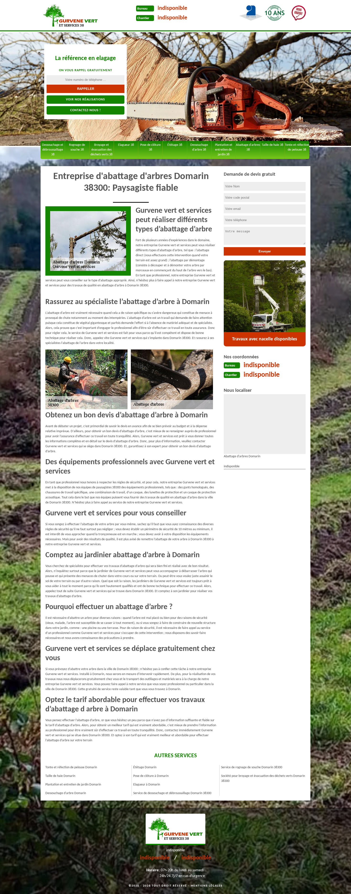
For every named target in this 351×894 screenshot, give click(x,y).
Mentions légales (207, 885)
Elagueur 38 (126, 145)
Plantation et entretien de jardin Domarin (73, 784)
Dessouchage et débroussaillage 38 (52, 149)
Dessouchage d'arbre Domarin (65, 793)
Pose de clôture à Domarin (151, 776)
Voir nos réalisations (85, 99)
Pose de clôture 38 (150, 147)
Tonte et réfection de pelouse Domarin (71, 767)
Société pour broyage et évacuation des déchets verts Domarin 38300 (263, 778)
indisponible (172, 8)
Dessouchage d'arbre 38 (199, 147)
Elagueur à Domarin (146, 784)
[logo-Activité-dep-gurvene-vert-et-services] (70, 15)
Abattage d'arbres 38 (248, 147)
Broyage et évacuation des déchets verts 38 (101, 149)
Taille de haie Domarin (60, 776)
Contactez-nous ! (85, 110)
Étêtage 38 (174, 145)
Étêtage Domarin (144, 767)
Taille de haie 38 (272, 145)
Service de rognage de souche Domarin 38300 (251, 767)
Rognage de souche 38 (77, 147)
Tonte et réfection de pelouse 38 (297, 147)
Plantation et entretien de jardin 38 (223, 149)
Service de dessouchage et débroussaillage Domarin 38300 (172, 793)
